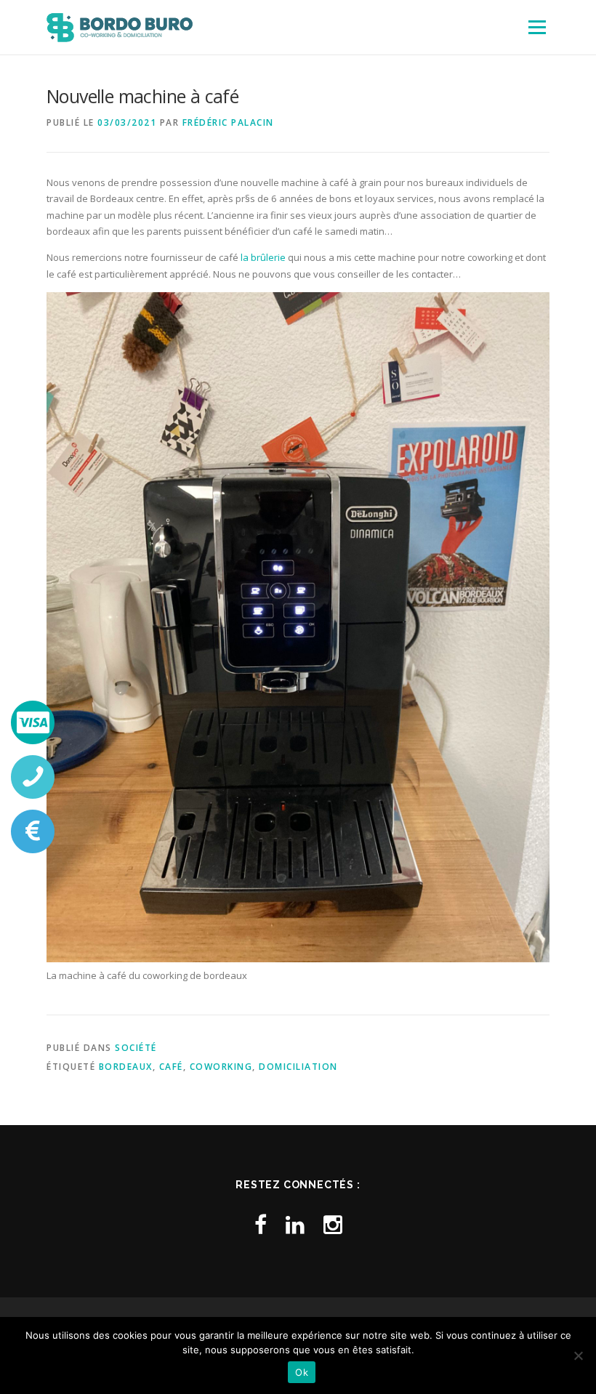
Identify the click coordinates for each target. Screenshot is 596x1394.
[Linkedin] (295, 1224)
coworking (221, 1066)
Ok (301, 1372)
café (171, 1066)
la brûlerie (264, 257)
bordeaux (126, 1066)
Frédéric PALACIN (228, 122)
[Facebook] (260, 1224)
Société (136, 1048)
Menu (536, 26)
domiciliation (298, 1066)
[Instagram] (332, 1224)
